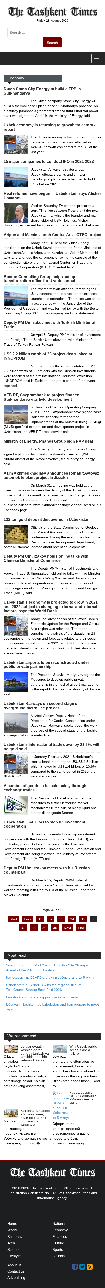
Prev (27, 919)
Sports (57, 1249)
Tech (11, 1243)
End (81, 928)
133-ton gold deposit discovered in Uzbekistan (47, 519)
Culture (58, 1243)
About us (14, 1265)
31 (40, 919)
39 (44, 928)
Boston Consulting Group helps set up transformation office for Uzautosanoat (39, 279)
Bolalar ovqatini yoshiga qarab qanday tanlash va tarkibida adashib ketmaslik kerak (35, 1053)
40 (55, 928)
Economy (60, 1230)
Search (52, 42)
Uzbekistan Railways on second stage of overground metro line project (41, 705)
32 (50, 919)
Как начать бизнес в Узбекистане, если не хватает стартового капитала (35, 1117)
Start (13, 919)
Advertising (16, 1278)
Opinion (58, 1256)
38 (34, 928)
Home (12, 1223)
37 (23, 928)
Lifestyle (14, 1256)
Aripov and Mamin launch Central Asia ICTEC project (52, 235)
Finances (59, 1236)
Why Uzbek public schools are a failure (83, 1049)
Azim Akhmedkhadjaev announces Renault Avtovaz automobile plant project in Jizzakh (51, 475)
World (12, 1230)
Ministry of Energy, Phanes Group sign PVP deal (48, 441)
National (58, 1223)
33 (61, 919)
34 (72, 919)
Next (67, 928)
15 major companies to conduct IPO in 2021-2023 (49, 161)
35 (83, 919)
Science (13, 1249)
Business (14, 1236)
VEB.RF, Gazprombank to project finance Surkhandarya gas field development (41, 397)
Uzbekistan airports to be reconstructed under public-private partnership (46, 664)
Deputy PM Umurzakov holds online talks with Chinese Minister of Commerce (46, 558)
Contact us (16, 1271)
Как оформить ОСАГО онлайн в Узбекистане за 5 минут (82, 1097)
